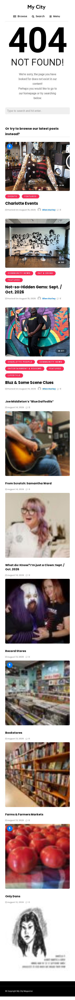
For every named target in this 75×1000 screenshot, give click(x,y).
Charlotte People (20, 362)
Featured (30, 196)
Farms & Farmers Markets (24, 814)
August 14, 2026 (15, 407)
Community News (19, 273)
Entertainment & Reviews (25, 368)
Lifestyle (14, 375)
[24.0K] (37, 190)
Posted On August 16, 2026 (21, 209)
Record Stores (15, 651)
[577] (37, 355)
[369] (37, 266)
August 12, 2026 (15, 902)
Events (12, 196)
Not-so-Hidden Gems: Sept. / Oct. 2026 (33, 289)
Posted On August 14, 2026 (21, 388)
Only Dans (12, 896)
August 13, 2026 (15, 656)
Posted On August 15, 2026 (21, 298)
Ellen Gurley (48, 209)
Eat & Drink (45, 273)
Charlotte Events (21, 203)
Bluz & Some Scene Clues (29, 382)
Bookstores (13, 733)
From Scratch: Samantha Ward (28, 483)
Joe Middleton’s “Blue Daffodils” (29, 401)
